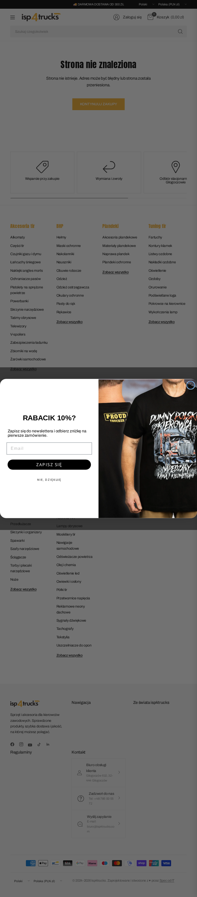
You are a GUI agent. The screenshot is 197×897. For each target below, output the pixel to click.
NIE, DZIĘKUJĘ (49, 480)
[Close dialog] (191, 385)
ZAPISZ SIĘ (49, 464)
